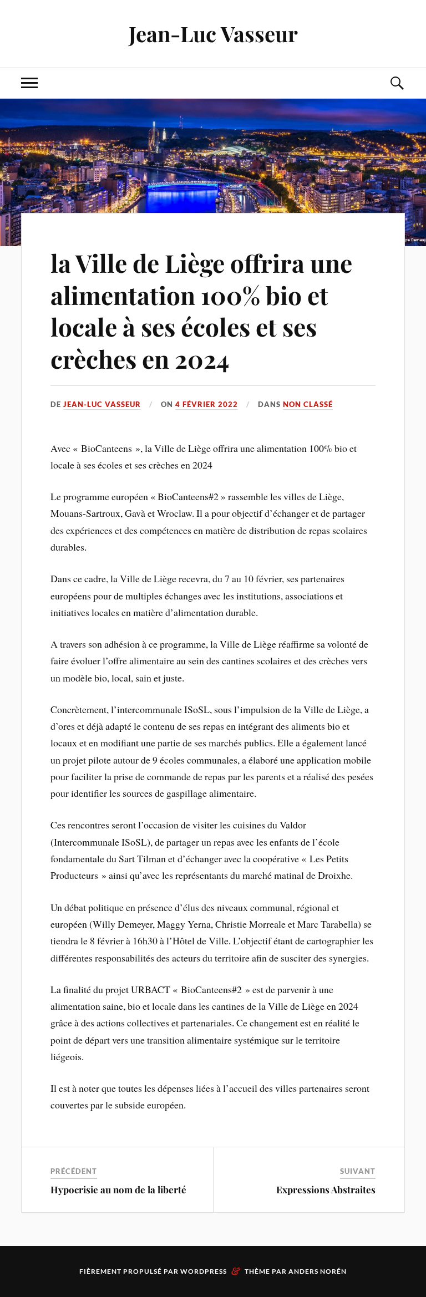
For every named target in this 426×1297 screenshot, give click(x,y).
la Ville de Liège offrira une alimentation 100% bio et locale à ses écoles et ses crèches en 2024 (201, 310)
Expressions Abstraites (326, 1189)
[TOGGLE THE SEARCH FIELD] (396, 83)
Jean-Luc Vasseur (213, 33)
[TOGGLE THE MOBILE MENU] (29, 83)
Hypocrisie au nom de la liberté (118, 1189)
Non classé (308, 404)
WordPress (203, 1271)
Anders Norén (317, 1271)
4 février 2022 (206, 404)
